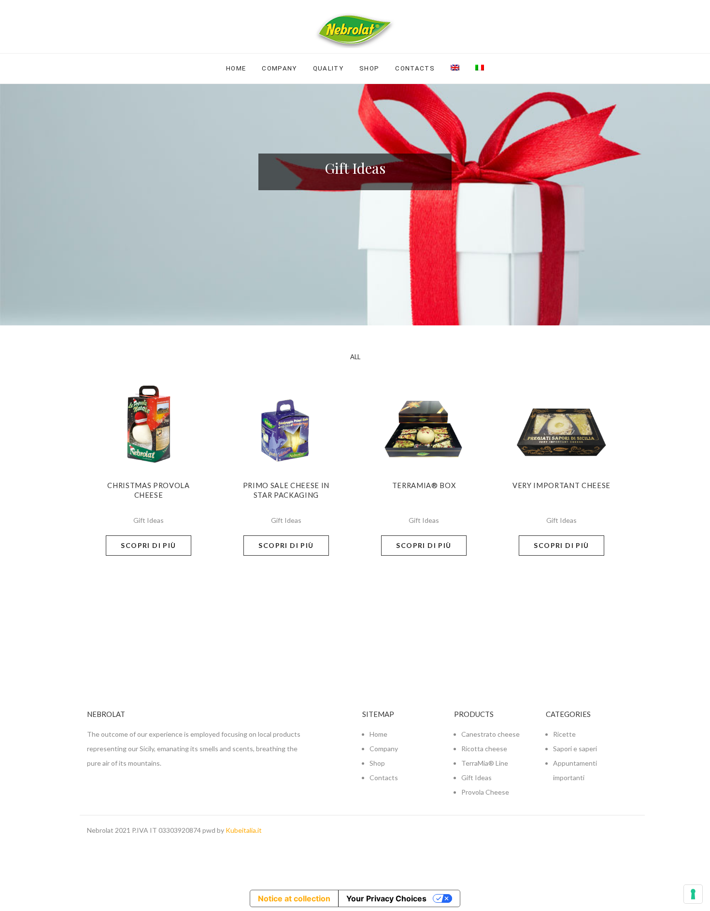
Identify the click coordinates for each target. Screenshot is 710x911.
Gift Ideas (476, 777)
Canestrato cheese (490, 734)
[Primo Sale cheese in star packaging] (286, 419)
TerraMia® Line (484, 763)
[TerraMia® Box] (424, 419)
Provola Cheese (485, 792)
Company (279, 68)
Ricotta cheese (484, 748)
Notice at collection (294, 898)
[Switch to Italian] (479, 68)
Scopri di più (148, 545)
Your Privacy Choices (386, 898)
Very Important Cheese (561, 485)
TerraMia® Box (424, 485)
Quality (328, 68)
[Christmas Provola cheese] (149, 419)
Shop (369, 68)
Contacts (415, 68)
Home (236, 68)
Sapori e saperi (575, 748)
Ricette (564, 734)
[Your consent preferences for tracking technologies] (693, 894)
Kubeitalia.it (244, 830)
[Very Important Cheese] (562, 419)
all (355, 357)
